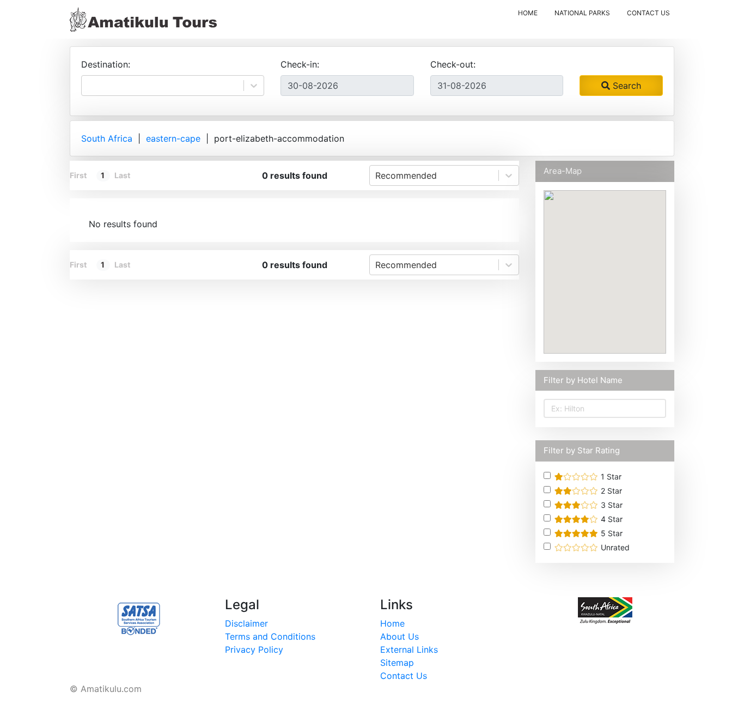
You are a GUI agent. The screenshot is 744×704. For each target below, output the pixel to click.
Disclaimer (246, 623)
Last (122, 175)
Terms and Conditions (270, 636)
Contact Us (403, 675)
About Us (399, 636)
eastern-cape (173, 138)
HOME (530, 12)
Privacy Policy (254, 649)
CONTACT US (648, 13)
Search (625, 85)
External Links (409, 649)
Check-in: (299, 64)
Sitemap (397, 662)
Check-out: (452, 64)
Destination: (105, 64)
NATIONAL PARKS (582, 13)
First (78, 175)
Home (392, 623)
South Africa (106, 138)
